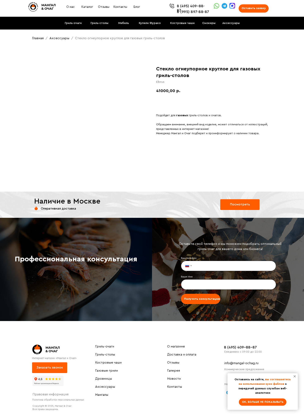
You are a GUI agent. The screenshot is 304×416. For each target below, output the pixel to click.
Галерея (173, 370)
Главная (38, 38)
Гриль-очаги (104, 346)
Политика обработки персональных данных (58, 399)
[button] (254, 8)
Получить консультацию (202, 298)
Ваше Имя (187, 276)
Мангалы (101, 394)
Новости (174, 378)
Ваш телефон (188, 258)
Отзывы (173, 362)
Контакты (174, 386)
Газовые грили (106, 370)
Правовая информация (50, 394)
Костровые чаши (108, 362)
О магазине (176, 346)
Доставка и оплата (181, 354)
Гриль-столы (105, 354)
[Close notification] (295, 376)
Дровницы (103, 378)
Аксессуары (59, 38)
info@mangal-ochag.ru (241, 363)
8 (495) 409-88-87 (240, 347)
